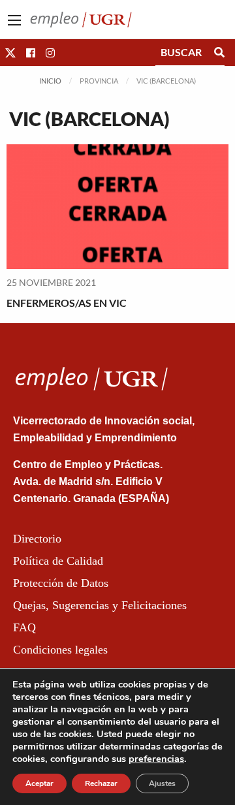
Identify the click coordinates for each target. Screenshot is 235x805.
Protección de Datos (60, 583)
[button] (10, 52)
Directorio (37, 538)
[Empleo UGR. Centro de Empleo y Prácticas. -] (81, 18)
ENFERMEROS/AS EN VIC (67, 302)
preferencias (156, 759)
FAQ (24, 627)
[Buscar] (219, 52)
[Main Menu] (14, 20)
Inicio (50, 80)
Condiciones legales (60, 649)
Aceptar (39, 783)
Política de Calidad (58, 560)
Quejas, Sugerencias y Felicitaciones (100, 605)
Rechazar (101, 783)
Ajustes (162, 783)
